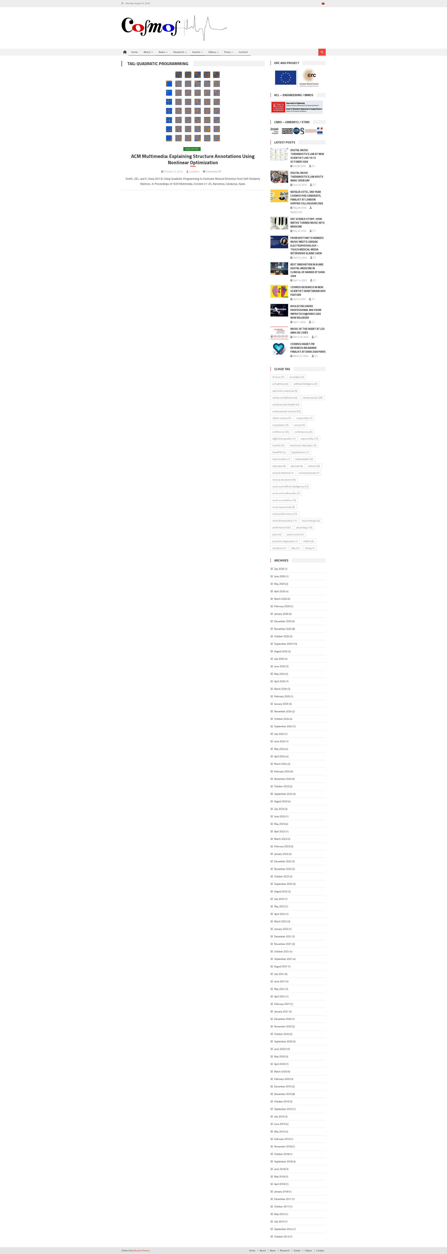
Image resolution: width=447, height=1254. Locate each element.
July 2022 (279, 899)
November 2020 (283, 1026)
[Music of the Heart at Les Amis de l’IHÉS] (279, 333)
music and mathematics (286, 493)
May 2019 (279, 1131)
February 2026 (282, 606)
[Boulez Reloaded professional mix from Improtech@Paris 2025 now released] (279, 310)
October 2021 (281, 951)
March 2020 (280, 1071)
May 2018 (279, 1176)
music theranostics (284, 520)
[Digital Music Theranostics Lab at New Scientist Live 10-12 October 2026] (279, 154)
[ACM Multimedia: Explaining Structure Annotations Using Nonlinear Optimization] (192, 106)
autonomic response (284, 391)
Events (196, 52)
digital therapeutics (283, 438)
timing (310, 548)
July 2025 (279, 659)
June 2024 (279, 741)
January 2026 (281, 614)
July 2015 (279, 1221)
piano (277, 534)
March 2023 (280, 839)
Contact (243, 52)
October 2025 (281, 636)
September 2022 (283, 884)
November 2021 (283, 944)
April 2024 (279, 756)
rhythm (308, 541)
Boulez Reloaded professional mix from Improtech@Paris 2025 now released (305, 312)
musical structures (284, 479)
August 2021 (280, 966)
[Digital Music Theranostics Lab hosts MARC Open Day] (279, 177)
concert (299, 425)
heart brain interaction (303, 445)
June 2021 (279, 981)
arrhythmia (280, 384)
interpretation (304, 459)
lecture (314, 466)
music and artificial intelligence (290, 486)
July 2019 (279, 1116)
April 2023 (279, 831)
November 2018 (283, 1146)
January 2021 (281, 1011)
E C (313, 166)
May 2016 (279, 1214)
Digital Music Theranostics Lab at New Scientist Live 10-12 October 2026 (307, 156)
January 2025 (281, 704)
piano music (295, 534)
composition (304, 418)
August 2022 (280, 891)
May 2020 (279, 1056)
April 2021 (279, 996)
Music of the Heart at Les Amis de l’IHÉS (307, 331)
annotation (296, 377)
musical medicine (283, 473)
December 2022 (282, 861)
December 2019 (282, 1086)
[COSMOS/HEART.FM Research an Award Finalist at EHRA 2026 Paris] (279, 348)
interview (279, 466)
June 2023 (279, 816)
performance (281, 527)
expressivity (309, 438)
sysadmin (194, 171)
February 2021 (282, 1004)
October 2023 (281, 786)
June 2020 (279, 1049)
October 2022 (281, 876)
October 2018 (281, 1154)
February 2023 (282, 846)
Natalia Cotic (296, 212)
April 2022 (279, 914)
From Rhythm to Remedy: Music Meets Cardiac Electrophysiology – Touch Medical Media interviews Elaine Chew (307, 245)
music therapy (311, 520)
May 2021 (279, 989)
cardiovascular (313, 397)
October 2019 (281, 1101)
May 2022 (279, 906)
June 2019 (279, 1124)
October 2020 (281, 1034)
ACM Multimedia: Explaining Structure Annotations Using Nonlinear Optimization (193, 159)
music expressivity (283, 507)
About (147, 52)
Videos (212, 52)
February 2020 (282, 1079)
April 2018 (279, 1184)
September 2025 (283, 644)
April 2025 (279, 681)
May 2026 (279, 584)
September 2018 (283, 1161)
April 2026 (279, 591)
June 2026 (279, 576)
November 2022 (283, 869)
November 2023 (283, 779)
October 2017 (281, 1206)
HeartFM (279, 452)
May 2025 (279, 674)
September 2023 (283, 794)
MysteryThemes (142, 1250)
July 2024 (279, 734)
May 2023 (279, 824)
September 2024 (283, 726)
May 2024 (279, 749)
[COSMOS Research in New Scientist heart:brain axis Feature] (279, 291)
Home (134, 52)
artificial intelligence (305, 384)
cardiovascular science (286, 411)
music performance (284, 514)
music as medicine (284, 500)
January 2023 (281, 854)
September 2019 (283, 1109)
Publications (192, 149)
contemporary (303, 432)
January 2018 (281, 1191)
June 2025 (279, 666)
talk (296, 548)
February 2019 (282, 1139)
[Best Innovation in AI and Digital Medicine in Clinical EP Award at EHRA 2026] (279, 268)
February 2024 (282, 771)
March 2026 (280, 599)
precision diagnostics (285, 541)
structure (279, 548)
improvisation (281, 459)
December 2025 (282, 621)
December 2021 (282, 936)
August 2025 (280, 651)
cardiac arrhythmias (285, 397)
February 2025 (282, 696)
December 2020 (282, 1019)
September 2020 (283, 1041)
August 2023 (280, 801)
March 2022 (280, 921)
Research (178, 52)
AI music (278, 377)
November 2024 (283, 711)
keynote (297, 466)
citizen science (281, 418)
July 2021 (279, 974)
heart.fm (278, 445)
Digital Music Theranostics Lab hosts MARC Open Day (306, 177)
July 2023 (279, 809)
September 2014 (283, 1229)
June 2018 (279, 1169)
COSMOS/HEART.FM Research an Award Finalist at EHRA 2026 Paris (308, 348)
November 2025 (283, 629)
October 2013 (281, 1236)
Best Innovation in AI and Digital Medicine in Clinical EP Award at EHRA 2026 (307, 270)
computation (280, 425)
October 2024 (281, 719)
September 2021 (283, 959)
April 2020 (279, 1064)
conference (280, 432)
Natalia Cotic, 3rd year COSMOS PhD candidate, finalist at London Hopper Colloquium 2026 (306, 197)
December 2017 (282, 1199)
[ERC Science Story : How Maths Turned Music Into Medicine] (279, 223)
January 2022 (281, 929)
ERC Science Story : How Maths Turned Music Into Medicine (307, 223)
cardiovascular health (285, 404)
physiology (304, 527)
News (162, 52)
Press (227, 52)
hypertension (300, 452)
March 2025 (280, 689)
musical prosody (309, 473)
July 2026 (279, 569)
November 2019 (283, 1094)
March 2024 (280, 764)
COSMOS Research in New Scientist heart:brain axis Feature (308, 291)
